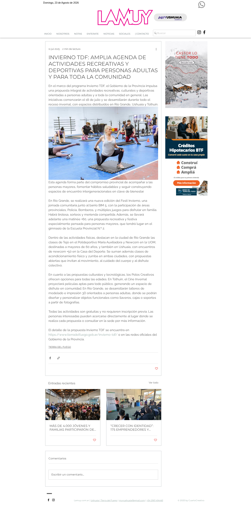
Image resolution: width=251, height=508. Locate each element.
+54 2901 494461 (155, 500)
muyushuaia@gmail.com (132, 500)
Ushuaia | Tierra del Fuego (104, 500)
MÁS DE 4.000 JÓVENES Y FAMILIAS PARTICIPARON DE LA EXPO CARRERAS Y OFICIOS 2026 (72, 428)
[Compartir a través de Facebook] (50, 358)
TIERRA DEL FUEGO (59, 347)
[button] (109, 34)
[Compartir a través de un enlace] (58, 358)
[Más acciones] (156, 49)
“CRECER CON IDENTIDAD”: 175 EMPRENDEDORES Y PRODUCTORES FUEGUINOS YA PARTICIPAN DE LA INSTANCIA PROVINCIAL (132, 428)
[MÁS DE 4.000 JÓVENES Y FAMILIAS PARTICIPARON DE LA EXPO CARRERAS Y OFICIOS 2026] (72, 404)
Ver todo (153, 382)
